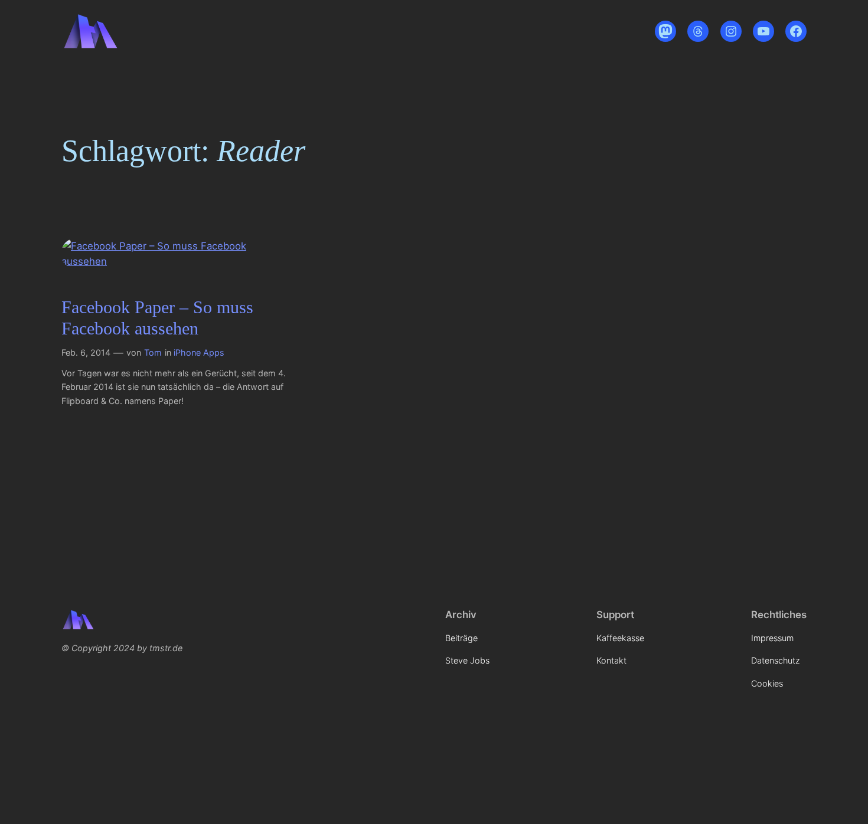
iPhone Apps (199, 352)
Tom (153, 352)
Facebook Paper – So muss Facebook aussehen (157, 318)
